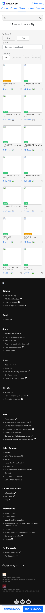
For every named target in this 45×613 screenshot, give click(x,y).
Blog (6, 500)
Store (23, 8)
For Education (10, 556)
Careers (8, 539)
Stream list (9, 392)
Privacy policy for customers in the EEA (20, 532)
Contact (8, 473)
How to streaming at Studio (15, 396)
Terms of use (10, 513)
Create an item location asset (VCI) (18, 429)
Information (9, 493)
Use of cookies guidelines (14, 520)
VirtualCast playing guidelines (16, 372)
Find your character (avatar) (15, 337)
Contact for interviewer (13, 480)
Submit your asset (12, 433)
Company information (13, 536)
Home (6, 8)
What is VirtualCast (12, 299)
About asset (10, 419)
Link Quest (39, 3)
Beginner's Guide (11, 302)
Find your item (10, 341)
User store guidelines (13, 347)
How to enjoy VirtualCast (14, 306)
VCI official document (13, 456)
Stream (41, 8)
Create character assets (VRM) (17, 426)
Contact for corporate (13, 476)
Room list (8, 368)
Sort (6, 43)
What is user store (12, 334)
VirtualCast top (10, 295)
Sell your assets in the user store (17, 436)
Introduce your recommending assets (19, 439)
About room (9, 365)
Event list (8, 320)
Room (32, 8)
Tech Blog (8, 496)
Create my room (11, 375)
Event (15, 8)
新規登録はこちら (12, 609)
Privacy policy (10, 517)
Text (9, 38)
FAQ (6, 459)
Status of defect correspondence (17, 470)
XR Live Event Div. (11, 553)
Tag (23, 38)
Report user (9, 466)
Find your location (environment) (17, 344)
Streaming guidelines (13, 399)
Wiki (6, 453)
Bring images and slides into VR (17, 422)
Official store (10, 351)
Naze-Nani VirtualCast (13, 463)
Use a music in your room (15, 378)
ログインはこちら (33, 609)
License (7, 529)
